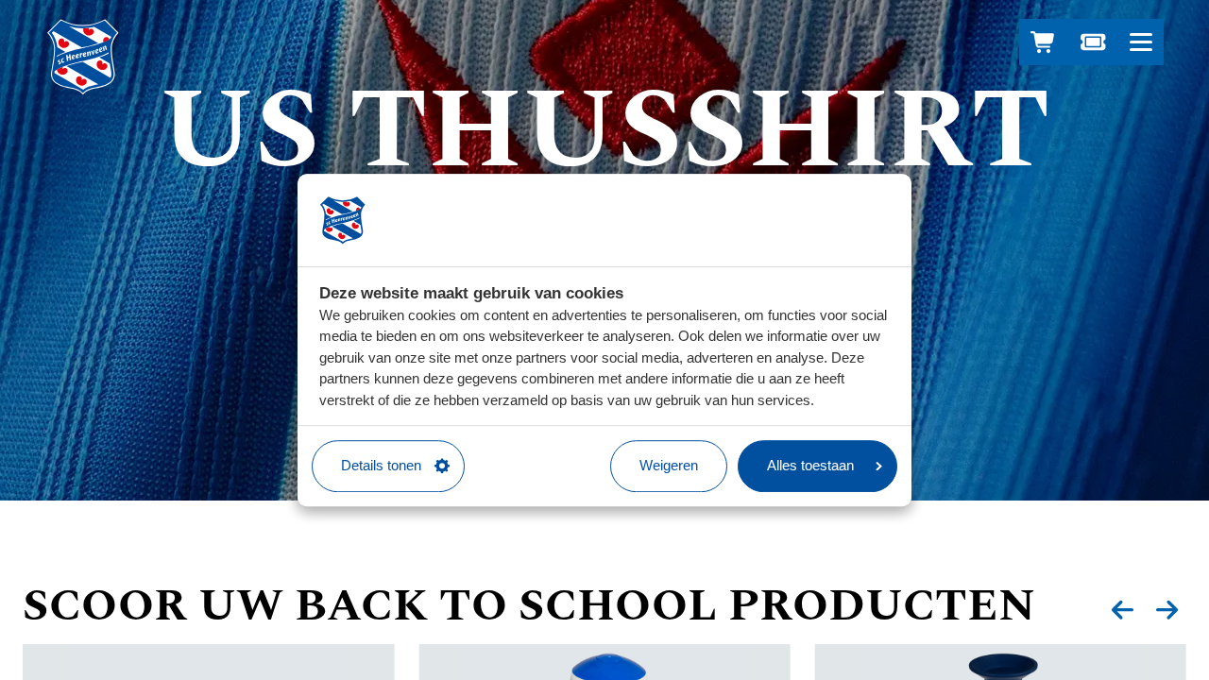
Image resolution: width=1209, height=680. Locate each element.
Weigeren (668, 465)
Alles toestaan (810, 465)
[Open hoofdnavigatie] (1140, 42)
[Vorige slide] (1122, 610)
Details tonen (381, 465)
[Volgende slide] (1167, 610)
